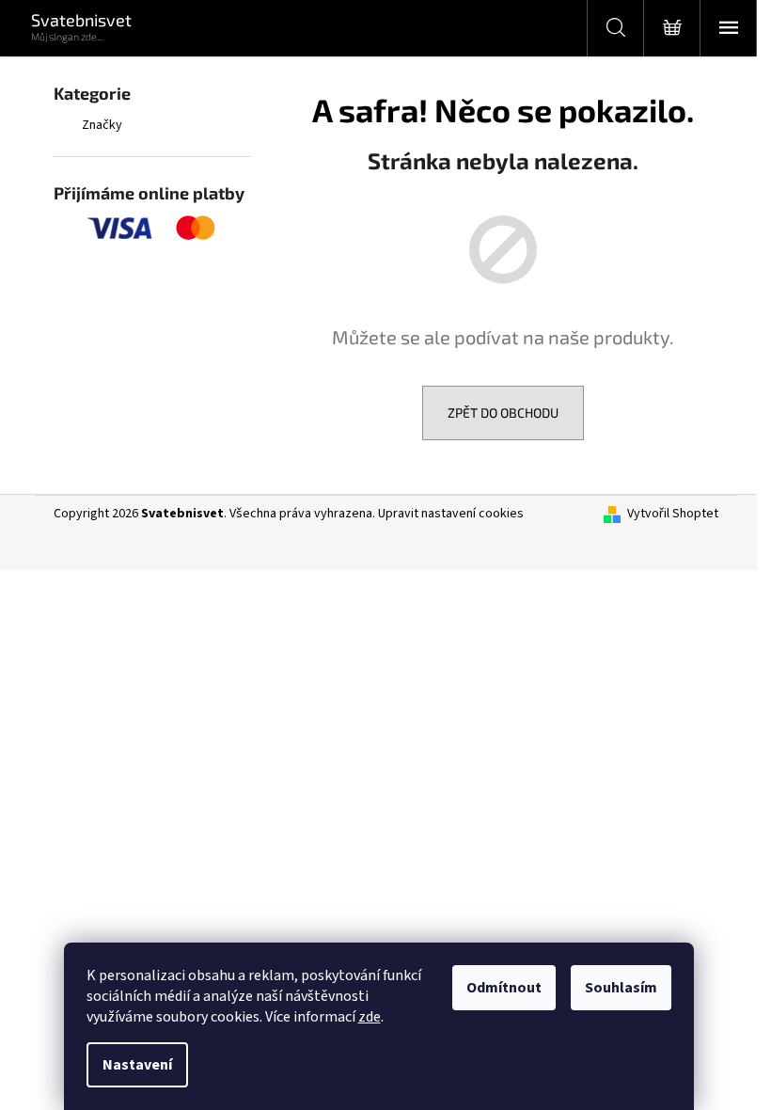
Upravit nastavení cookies (451, 513)
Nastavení (137, 1064)
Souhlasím (621, 987)
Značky (102, 125)
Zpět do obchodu (503, 412)
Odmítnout (504, 987)
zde (369, 1017)
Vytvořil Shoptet (672, 514)
